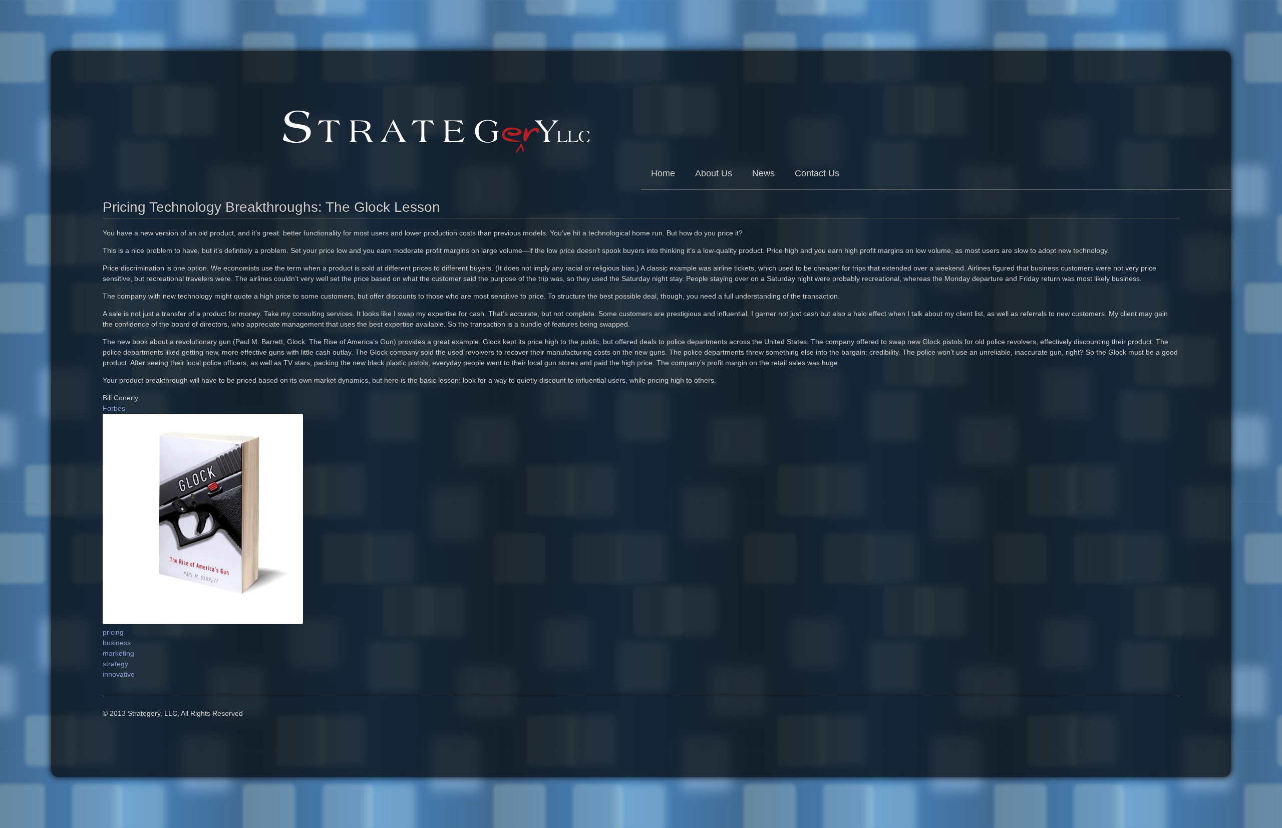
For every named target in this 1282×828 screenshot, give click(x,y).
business (117, 643)
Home (663, 173)
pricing (113, 632)
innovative (119, 674)
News (763, 173)
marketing (118, 653)
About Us (713, 173)
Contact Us (817, 173)
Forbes (114, 408)
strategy (115, 664)
